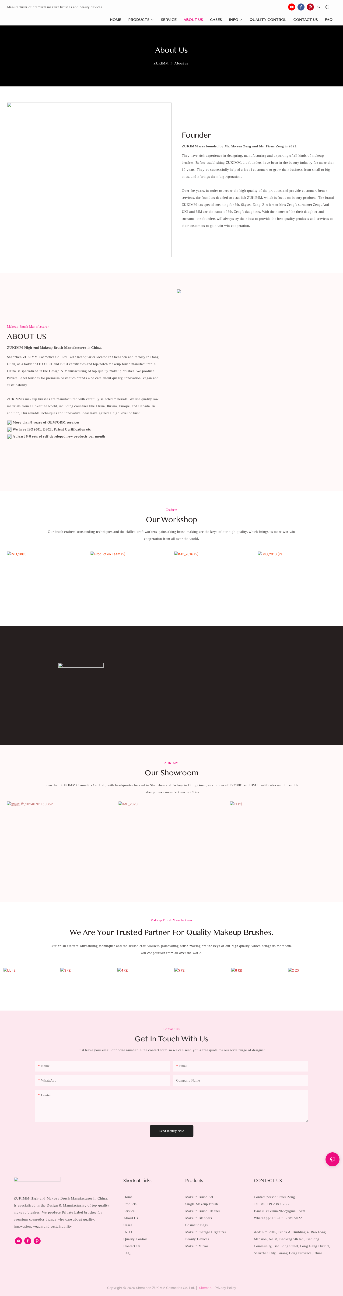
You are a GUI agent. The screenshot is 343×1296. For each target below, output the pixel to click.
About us (181, 63)
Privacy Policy (225, 1288)
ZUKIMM (161, 63)
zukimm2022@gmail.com (285, 1211)
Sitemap (205, 1288)
